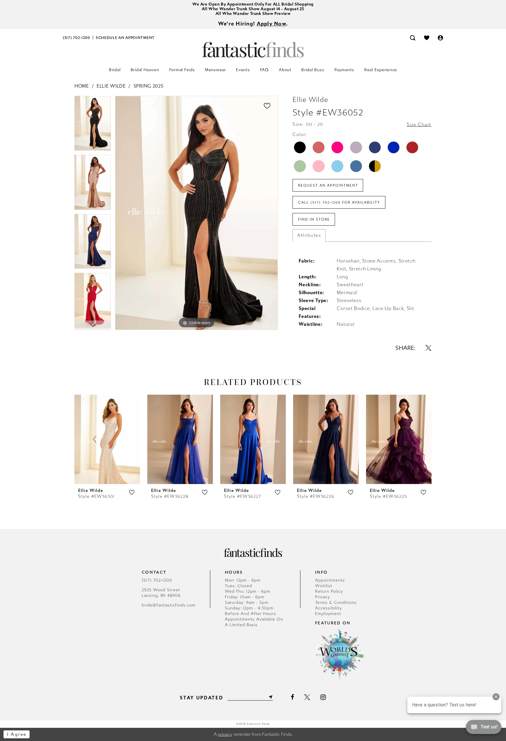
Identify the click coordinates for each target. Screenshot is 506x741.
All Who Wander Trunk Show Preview (253, 13)
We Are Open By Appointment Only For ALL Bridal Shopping (253, 4)
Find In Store (314, 219)
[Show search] (413, 37)
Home (81, 86)
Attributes (309, 235)
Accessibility (328, 608)
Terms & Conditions (336, 602)
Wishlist (323, 585)
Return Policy (329, 591)
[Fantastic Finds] (253, 49)
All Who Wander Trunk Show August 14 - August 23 (253, 8)
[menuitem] (76, 37)
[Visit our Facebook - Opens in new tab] (292, 697)
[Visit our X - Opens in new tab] (307, 697)
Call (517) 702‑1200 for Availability (339, 202)
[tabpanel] (92, 125)
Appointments (330, 580)
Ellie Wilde (111, 86)
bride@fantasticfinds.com (169, 605)
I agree (17, 734)
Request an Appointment (328, 185)
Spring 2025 (149, 86)
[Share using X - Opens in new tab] (428, 348)
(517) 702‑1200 (157, 580)
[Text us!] (483, 728)
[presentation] (107, 439)
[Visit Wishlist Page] (427, 37)
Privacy (322, 596)
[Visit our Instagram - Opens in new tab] (323, 697)
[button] (441, 37)
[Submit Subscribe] (270, 697)
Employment (328, 613)
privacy (225, 734)
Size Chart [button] (419, 124)
